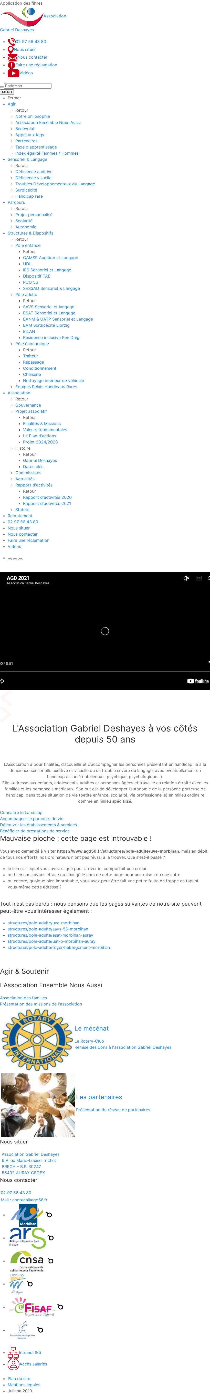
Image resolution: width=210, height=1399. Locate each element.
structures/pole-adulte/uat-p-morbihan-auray (52, 941)
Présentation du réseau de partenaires (113, 1109)
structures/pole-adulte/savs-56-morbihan (48, 928)
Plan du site (19, 1378)
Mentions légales (24, 1384)
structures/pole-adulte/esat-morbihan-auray (50, 935)
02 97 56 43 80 (23, 521)
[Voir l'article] (38, 1104)
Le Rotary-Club (89, 1041)
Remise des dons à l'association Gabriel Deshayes (123, 1047)
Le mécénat (92, 1028)
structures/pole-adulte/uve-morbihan (43, 922)
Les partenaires (99, 1097)
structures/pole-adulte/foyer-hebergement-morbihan (59, 947)
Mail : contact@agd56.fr (24, 1199)
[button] (2, 87)
